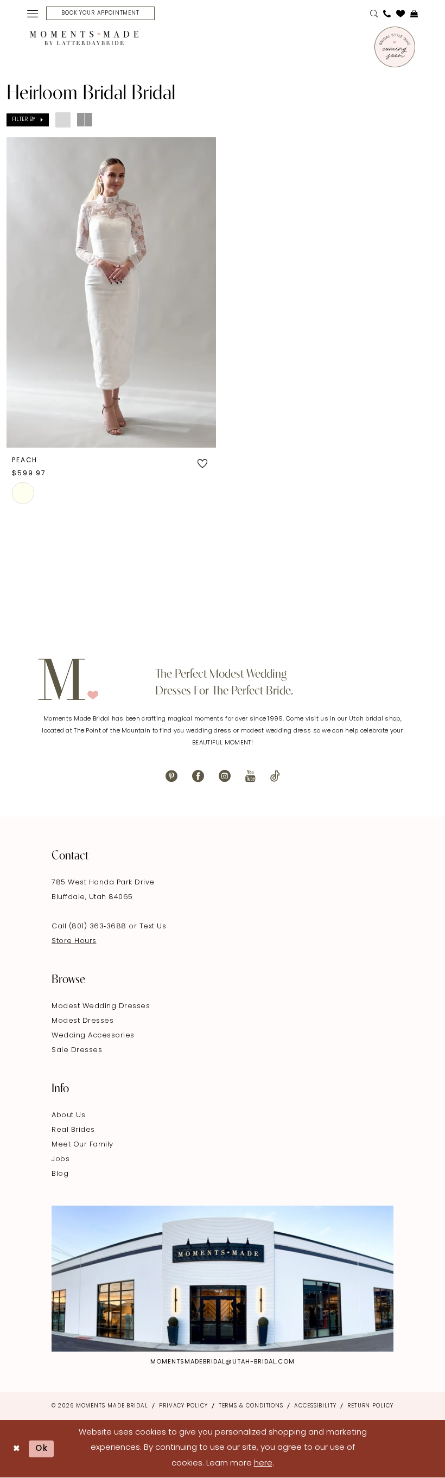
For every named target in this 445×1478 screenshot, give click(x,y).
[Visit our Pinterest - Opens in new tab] (171, 776)
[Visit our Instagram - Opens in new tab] (224, 776)
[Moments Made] (84, 38)
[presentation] (111, 292)
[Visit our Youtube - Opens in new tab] (250, 776)
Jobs (60, 1159)
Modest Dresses (82, 1020)
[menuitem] (32, 13)
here (263, 1464)
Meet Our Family (82, 1144)
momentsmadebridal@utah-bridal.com (222, 1362)
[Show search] (373, 13)
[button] (32, 13)
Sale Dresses (77, 1050)
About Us (68, 1115)
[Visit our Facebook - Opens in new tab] (198, 776)
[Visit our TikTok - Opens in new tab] (275, 776)
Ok (41, 1448)
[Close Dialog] (17, 1448)
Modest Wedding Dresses (101, 1006)
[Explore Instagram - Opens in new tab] (222, 1279)
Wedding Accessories (93, 1035)
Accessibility (315, 1406)
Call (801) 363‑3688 (90, 926)
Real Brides (73, 1129)
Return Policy (370, 1406)
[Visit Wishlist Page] (400, 13)
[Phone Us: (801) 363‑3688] (386, 13)
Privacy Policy (183, 1406)
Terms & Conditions (251, 1406)
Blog (60, 1173)
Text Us (153, 926)
